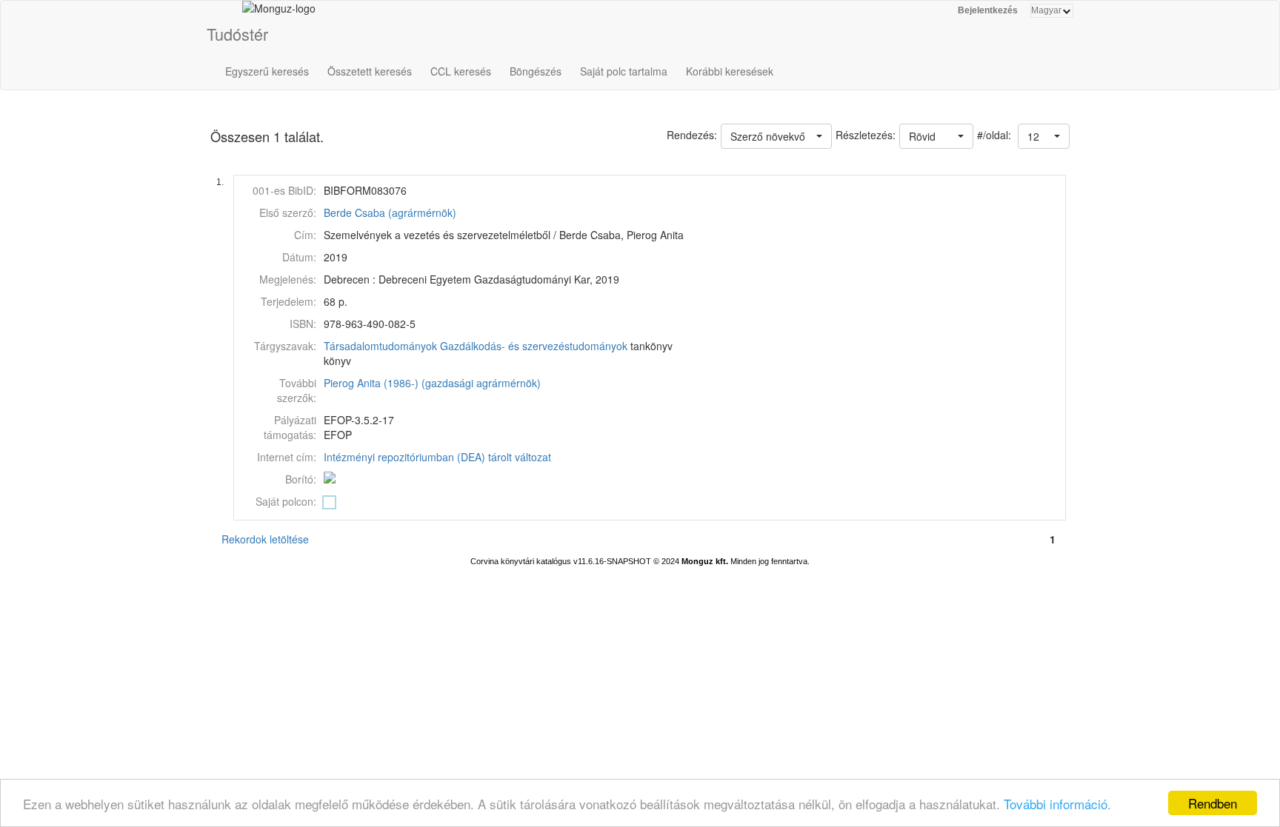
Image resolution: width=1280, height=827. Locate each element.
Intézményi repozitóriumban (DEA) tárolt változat (437, 456)
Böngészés (535, 71)
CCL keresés (460, 71)
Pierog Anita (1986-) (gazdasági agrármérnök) (432, 382)
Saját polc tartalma (623, 71)
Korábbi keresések (729, 71)
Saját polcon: (286, 501)
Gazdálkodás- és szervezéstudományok (533, 345)
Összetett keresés (369, 71)
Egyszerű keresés (267, 71)
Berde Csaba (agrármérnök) (390, 212)
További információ (1055, 803)
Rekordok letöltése (265, 539)
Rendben (1212, 803)
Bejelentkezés (988, 10)
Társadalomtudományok (380, 345)
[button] (1044, 136)
